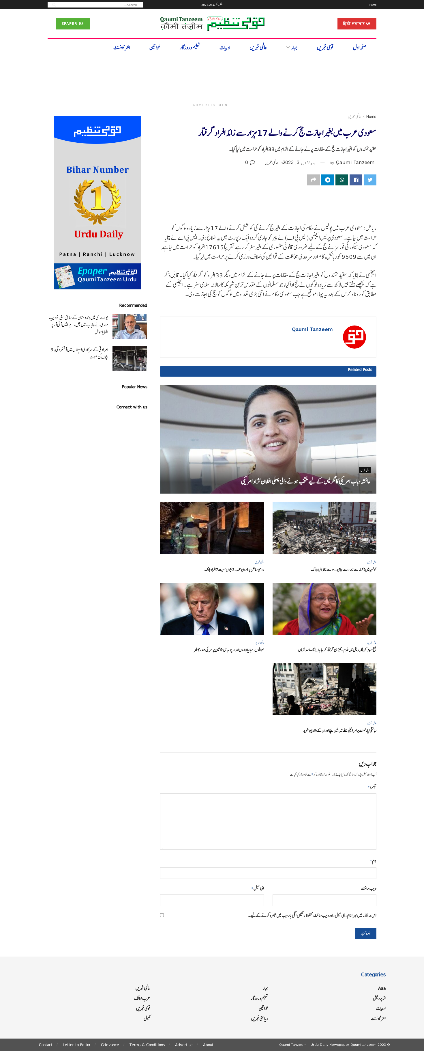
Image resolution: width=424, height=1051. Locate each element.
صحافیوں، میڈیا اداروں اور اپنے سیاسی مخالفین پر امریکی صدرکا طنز (229, 650)
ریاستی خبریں (259, 1018)
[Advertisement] (212, 77)
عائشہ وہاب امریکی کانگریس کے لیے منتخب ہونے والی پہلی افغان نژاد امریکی (306, 481)
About (208, 1044)
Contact (45, 1044)
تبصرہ (372, 786)
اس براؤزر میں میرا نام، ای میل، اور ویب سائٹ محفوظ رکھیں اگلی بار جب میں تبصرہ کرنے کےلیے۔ (312, 915)
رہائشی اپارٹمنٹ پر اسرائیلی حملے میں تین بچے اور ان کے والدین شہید (339, 731)
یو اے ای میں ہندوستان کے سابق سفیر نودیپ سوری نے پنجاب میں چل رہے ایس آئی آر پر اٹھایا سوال (78, 325)
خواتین (154, 47)
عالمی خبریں (258, 47)
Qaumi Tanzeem (355, 162)
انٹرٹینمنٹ (121, 47)
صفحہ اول (360, 47)
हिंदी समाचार (354, 23)
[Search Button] (52, 4)
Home (372, 4)
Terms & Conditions (147, 1044)
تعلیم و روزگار (190, 47)
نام (373, 860)
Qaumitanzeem (363, 1045)
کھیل (147, 1018)
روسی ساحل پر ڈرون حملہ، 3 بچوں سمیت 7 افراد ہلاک (234, 570)
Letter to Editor (77, 1044)
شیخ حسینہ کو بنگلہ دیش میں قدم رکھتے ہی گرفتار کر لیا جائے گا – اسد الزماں (337, 650)
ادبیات (224, 47)
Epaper (70, 23)
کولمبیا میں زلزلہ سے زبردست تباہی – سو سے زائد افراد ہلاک (343, 570)
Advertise (184, 1044)
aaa (382, 988)
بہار (294, 47)
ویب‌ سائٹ (368, 888)
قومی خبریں (325, 47)
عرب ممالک (142, 998)
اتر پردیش (379, 998)
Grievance (110, 1044)
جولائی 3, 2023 (299, 162)
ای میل (258, 888)
